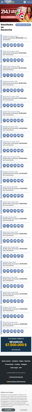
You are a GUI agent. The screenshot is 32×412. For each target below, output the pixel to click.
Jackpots (15, 361)
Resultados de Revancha (16, 382)
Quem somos (6, 361)
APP (20, 368)
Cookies (17, 364)
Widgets (24, 364)
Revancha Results (16, 377)
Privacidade (9, 364)
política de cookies (7, 406)
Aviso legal (14, 368)
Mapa (21, 361)
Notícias (27, 361)
